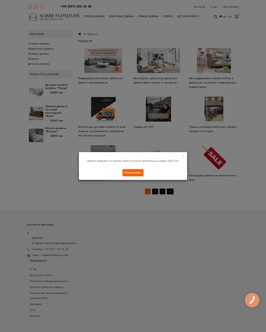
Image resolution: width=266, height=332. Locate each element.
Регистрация (133, 172)
